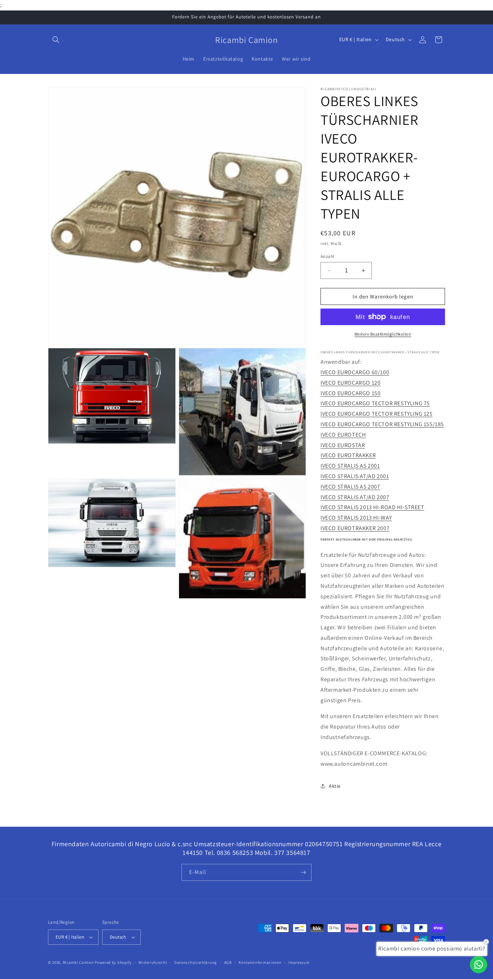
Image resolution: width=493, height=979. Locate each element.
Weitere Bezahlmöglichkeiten (382, 334)
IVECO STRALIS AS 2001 (350, 465)
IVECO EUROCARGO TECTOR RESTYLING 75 (375, 403)
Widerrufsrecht (153, 962)
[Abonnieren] (303, 872)
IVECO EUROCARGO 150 (350, 393)
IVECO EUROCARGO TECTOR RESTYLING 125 (376, 414)
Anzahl (327, 256)
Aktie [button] (335, 786)
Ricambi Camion (78, 962)
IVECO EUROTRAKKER (348, 455)
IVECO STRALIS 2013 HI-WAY (356, 517)
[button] (56, 40)
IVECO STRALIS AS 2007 (350, 486)
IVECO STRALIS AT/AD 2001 (354, 476)
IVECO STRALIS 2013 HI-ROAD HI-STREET (372, 507)
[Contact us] (478, 964)
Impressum (298, 962)
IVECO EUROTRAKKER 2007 (354, 528)
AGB (228, 962)
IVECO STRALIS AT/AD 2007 (354, 497)
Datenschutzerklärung (195, 962)
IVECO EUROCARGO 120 (350, 382)
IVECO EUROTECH (343, 434)
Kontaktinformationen (260, 962)
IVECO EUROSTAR (342, 445)
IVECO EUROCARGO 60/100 (354, 372)
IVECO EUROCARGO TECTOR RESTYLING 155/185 (382, 424)
